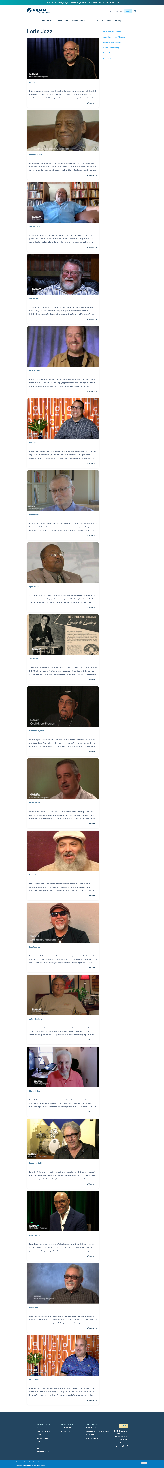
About (112, 11)
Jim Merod (33, 298)
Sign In (128, 11)
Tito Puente (33, 658)
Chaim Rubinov (35, 802)
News (109, 20)
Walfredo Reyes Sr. (36, 730)
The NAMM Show (47, 20)
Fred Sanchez (34, 947)
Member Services (78, 20)
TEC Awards (90, 1435)
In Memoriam (108, 58)
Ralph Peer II (34, 514)
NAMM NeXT (63, 20)
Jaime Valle (33, 1307)
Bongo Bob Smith (35, 1163)
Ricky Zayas (34, 1379)
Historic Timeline (109, 52)
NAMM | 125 (118, 20)
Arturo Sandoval (35, 1019)
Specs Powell (34, 586)
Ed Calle (32, 82)
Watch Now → (92, 103)
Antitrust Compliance (43, 1431)
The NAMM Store (92, 1438)
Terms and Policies (42, 1452)
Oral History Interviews (112, 31)
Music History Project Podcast (114, 37)
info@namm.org (123, 1442)
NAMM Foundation (92, 1428)
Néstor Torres (34, 1235)
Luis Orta (32, 442)
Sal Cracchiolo (34, 226)
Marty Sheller (34, 1091)
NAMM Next (65, 1431)
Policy (91, 20)
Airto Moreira (34, 370)
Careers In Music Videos (112, 42)
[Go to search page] (135, 11)
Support (119, 11)
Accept (144, 1463)
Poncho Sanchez (35, 874)
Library (100, 20)
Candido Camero (35, 154)
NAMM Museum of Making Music (97, 1431)
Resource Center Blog (111, 47)
